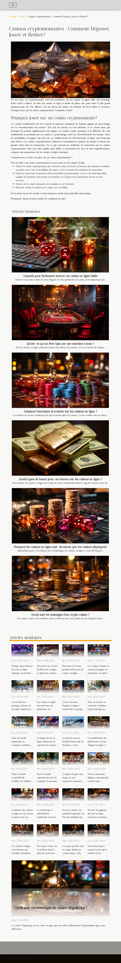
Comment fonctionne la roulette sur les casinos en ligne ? (60, 411)
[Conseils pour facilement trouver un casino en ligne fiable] (60, 244)
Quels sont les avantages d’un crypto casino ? (60, 614)
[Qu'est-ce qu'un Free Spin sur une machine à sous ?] (60, 312)
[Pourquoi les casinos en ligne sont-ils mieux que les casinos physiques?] (60, 515)
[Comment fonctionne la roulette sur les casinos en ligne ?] (60, 380)
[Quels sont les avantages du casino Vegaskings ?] (60, 888)
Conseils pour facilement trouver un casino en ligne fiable (61, 276)
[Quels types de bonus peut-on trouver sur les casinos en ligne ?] (60, 448)
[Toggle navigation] (12, 4)
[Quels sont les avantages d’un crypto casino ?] (60, 583)
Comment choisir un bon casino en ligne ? (73, 799)
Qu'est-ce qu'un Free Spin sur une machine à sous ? (60, 343)
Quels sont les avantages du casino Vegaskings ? (51, 908)
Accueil (12, 17)
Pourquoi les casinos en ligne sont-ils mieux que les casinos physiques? (60, 547)
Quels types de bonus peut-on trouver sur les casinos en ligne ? (60, 479)
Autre (22, 17)
